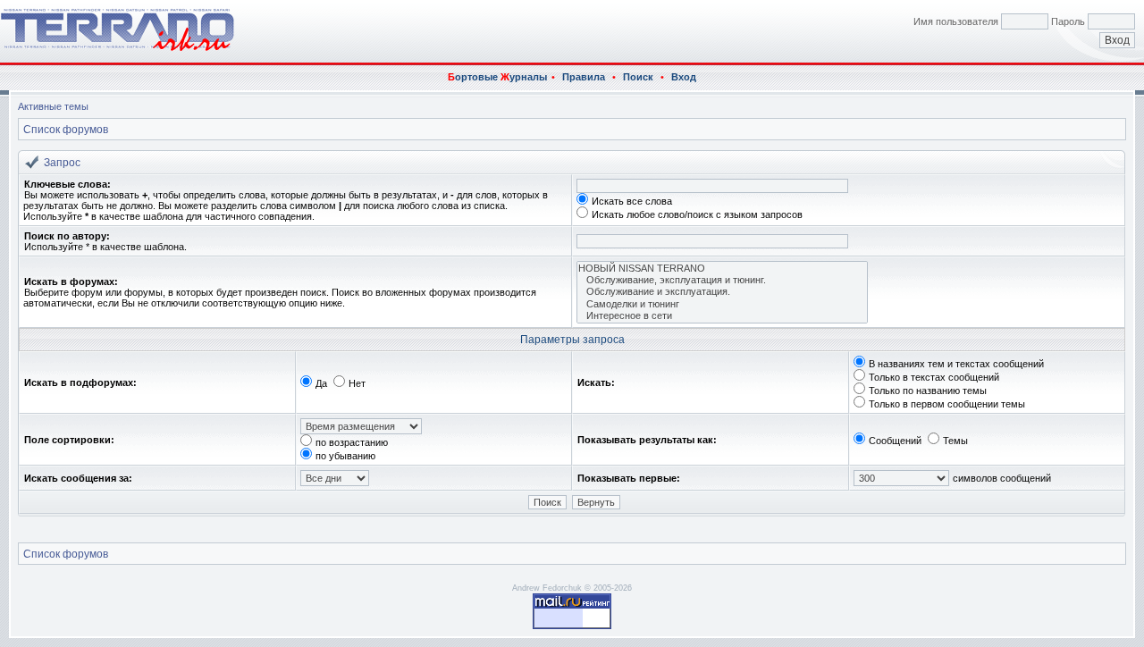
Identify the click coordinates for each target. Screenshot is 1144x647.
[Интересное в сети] (722, 316)
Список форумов (65, 129)
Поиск (638, 76)
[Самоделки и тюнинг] (722, 304)
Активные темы (53, 106)
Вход (683, 76)
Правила (583, 76)
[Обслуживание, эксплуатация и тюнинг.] (722, 280)
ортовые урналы (497, 76)
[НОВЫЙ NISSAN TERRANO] (722, 268)
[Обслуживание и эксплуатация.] (722, 292)
